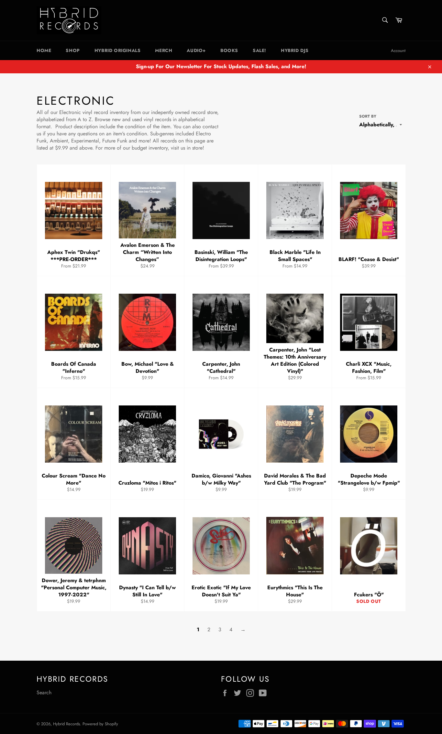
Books (229, 50)
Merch (163, 50)
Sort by (367, 116)
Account (398, 50)
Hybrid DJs (295, 50)
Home (44, 50)
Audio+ (196, 50)
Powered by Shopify (100, 724)
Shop (73, 50)
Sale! (259, 50)
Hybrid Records (66, 724)
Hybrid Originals (117, 50)
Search (44, 692)
